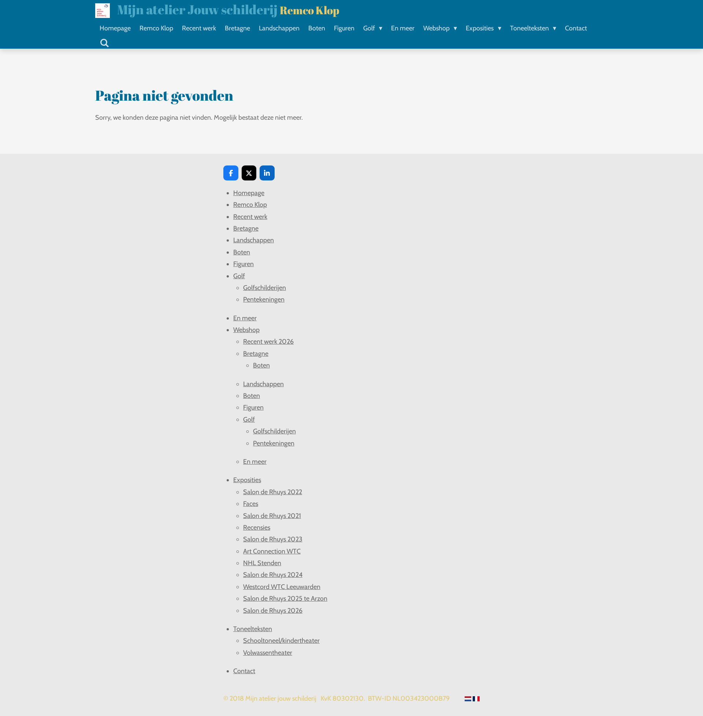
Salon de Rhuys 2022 (272, 492)
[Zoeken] (104, 43)
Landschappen (253, 240)
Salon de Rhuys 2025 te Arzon (285, 598)
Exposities (247, 480)
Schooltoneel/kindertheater (281, 641)
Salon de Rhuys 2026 (272, 611)
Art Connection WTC (272, 551)
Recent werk (250, 217)
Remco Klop (250, 205)
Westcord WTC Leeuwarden (281, 587)
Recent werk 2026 (268, 342)
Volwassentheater (267, 653)
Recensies (256, 527)
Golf (239, 276)
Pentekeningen (263, 299)
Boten (241, 252)
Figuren (243, 264)
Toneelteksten (252, 629)
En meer (245, 318)
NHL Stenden (262, 563)
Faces (250, 504)
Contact (244, 671)
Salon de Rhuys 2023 (272, 539)
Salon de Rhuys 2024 (272, 575)
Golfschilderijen (264, 288)
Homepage (248, 193)
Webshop (246, 330)
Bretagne (245, 228)
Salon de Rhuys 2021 (272, 516)
